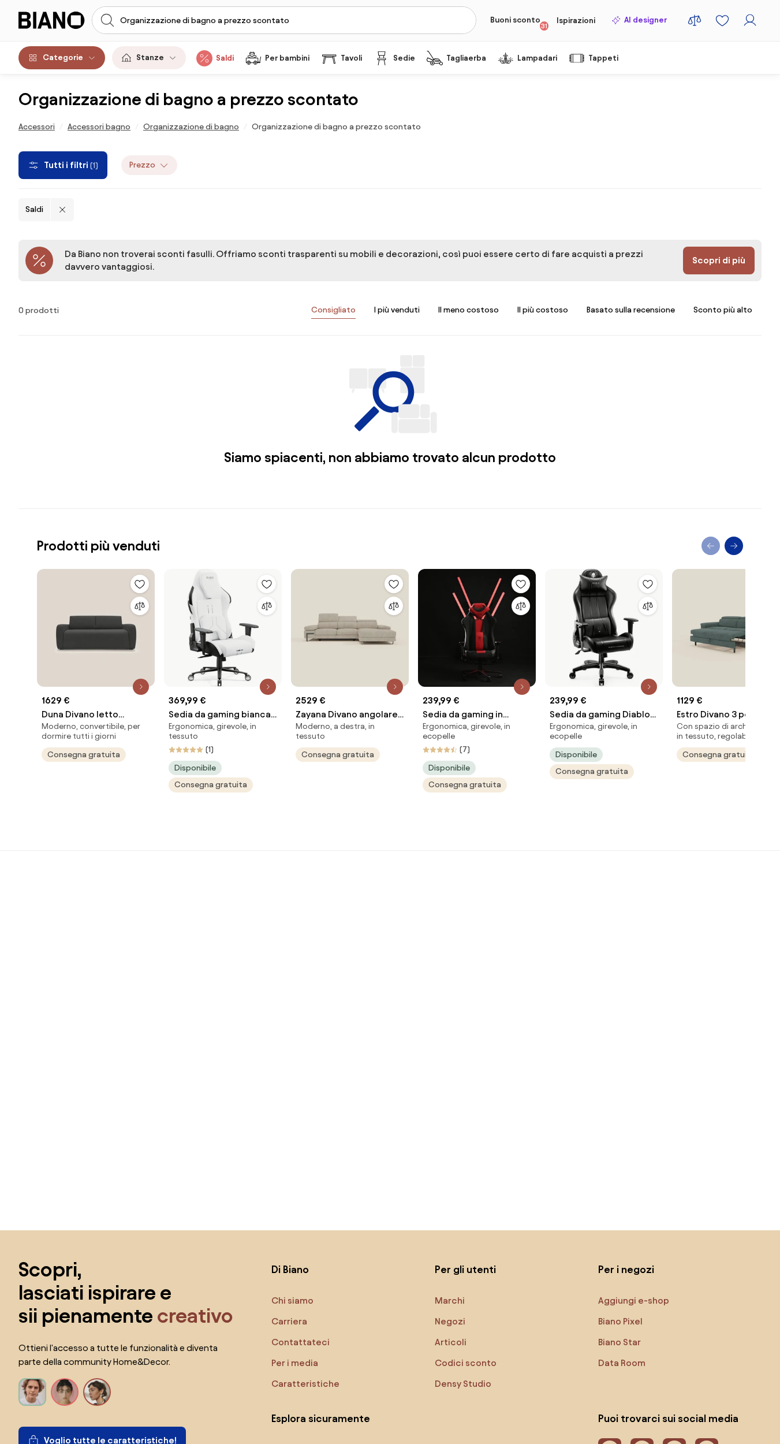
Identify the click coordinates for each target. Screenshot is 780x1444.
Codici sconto (466, 1363)
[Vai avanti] (734, 546)
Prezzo (142, 165)
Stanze (150, 57)
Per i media (294, 1363)
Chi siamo (292, 1300)
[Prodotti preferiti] (722, 20)
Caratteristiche (305, 1384)
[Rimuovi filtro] (62, 209)
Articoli (450, 1342)
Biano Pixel (620, 1321)
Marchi (450, 1300)
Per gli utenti (465, 1269)
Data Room (621, 1363)
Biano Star (619, 1342)
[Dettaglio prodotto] (141, 687)
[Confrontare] (139, 606)
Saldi (225, 58)
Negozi (450, 1321)
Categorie (63, 57)
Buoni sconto (518, 22)
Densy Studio (463, 1384)
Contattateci (300, 1342)
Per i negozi (626, 1269)
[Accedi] (750, 20)
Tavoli (351, 58)
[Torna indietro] (710, 546)
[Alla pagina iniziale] (51, 20)
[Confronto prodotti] (694, 20)
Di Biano (290, 1269)
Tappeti (603, 58)
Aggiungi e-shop (633, 1300)
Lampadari (537, 58)
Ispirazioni (576, 20)
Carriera (289, 1321)
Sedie (404, 58)
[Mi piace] (139, 584)
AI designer (645, 20)
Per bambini (287, 58)
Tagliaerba (466, 58)
